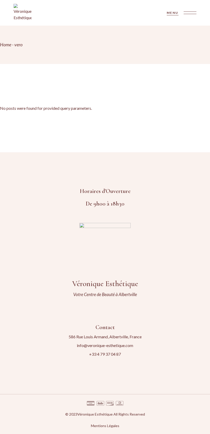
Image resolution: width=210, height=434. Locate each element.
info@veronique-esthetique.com (105, 345)
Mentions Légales (105, 426)
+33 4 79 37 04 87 (105, 354)
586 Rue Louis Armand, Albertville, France (105, 336)
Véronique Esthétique (95, 414)
